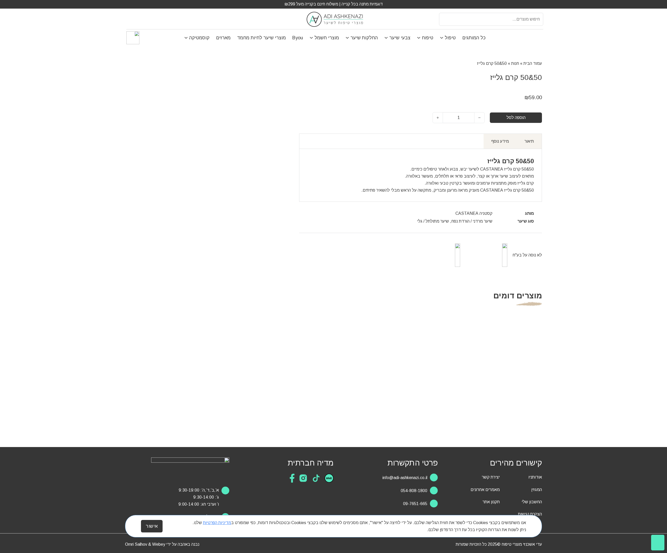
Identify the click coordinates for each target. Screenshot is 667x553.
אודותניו (535, 477)
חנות (515, 63)
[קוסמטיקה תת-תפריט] (186, 38)
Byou (297, 37)
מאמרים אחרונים (485, 489)
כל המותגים (474, 37)
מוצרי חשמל (326, 37)
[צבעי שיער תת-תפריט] (386, 38)
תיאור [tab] (529, 141)
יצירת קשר (491, 477)
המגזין (536, 489)
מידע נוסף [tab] (500, 141)
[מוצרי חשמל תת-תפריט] (312, 38)
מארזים (223, 37)
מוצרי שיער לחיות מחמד (261, 37)
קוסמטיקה (199, 37)
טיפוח (427, 37)
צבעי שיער (399, 37)
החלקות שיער (364, 37)
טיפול (450, 37)
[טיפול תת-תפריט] (442, 38)
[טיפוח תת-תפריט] (419, 38)
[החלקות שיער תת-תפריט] (347, 38)
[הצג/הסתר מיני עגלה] (129, 19)
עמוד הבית (532, 63)
